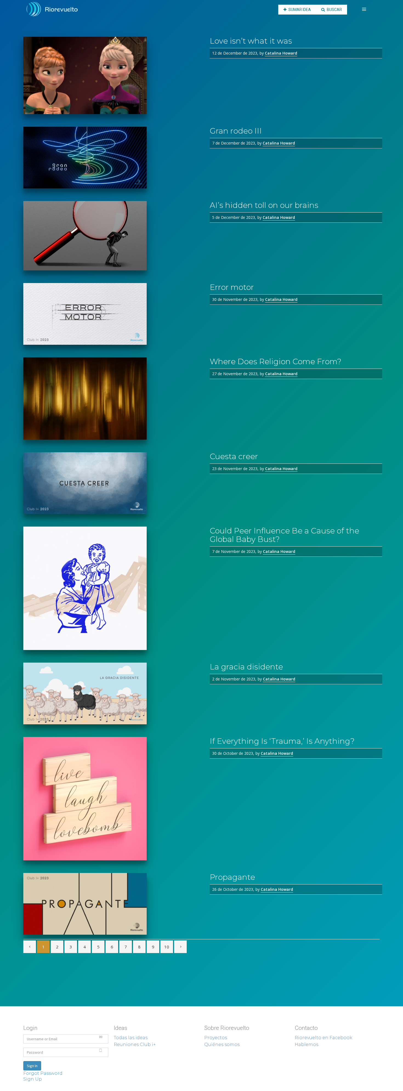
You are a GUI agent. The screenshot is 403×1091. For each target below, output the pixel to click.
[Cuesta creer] (112, 483)
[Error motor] (112, 314)
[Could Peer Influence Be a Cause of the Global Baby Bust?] (112, 588)
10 (166, 946)
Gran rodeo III (236, 130)
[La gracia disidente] (112, 693)
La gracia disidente (246, 666)
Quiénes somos (222, 1044)
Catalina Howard (281, 53)
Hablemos (306, 1044)
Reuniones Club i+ (135, 1044)
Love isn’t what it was (251, 41)
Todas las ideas (130, 1037)
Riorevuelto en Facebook (323, 1037)
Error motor (232, 287)
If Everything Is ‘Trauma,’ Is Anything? (282, 741)
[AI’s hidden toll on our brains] (112, 235)
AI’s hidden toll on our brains (264, 205)
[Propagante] (112, 904)
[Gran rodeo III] (112, 157)
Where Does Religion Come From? (275, 361)
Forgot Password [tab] (43, 1073)
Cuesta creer (234, 456)
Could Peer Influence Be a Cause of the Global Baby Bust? (284, 535)
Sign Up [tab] (32, 1079)
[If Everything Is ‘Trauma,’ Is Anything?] (112, 798)
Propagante (232, 877)
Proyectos (215, 1037)
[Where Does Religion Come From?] (112, 398)
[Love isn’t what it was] (112, 75)
